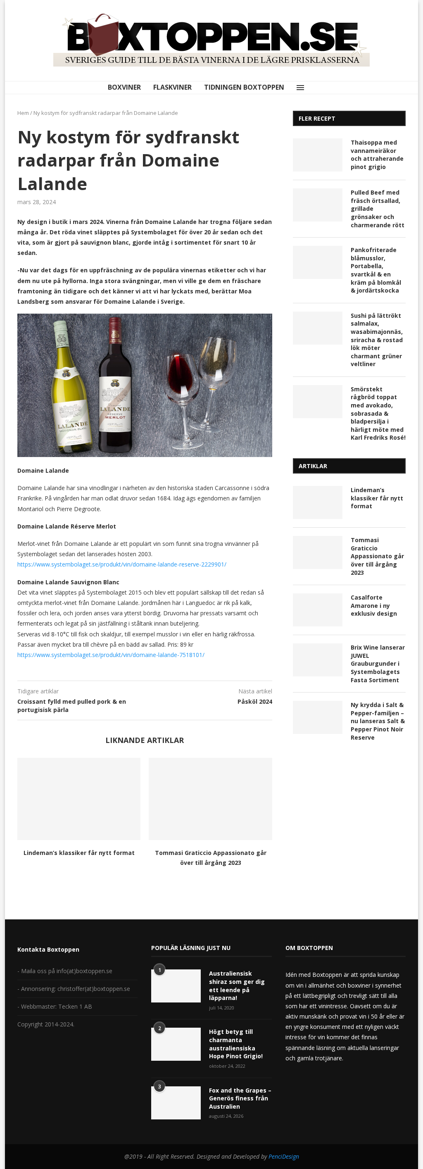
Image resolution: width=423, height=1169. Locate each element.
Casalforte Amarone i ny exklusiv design (374, 605)
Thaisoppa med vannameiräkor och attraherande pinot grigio (377, 154)
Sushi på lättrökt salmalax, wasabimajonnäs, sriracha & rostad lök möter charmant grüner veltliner (377, 340)
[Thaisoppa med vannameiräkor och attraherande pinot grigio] (317, 154)
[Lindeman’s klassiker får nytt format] (78, 799)
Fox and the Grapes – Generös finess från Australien (240, 1098)
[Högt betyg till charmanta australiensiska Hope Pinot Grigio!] (176, 1044)
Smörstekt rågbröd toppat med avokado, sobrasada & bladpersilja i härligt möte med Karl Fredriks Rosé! (378, 413)
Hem (23, 113)
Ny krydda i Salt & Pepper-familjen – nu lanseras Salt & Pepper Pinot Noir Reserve (378, 721)
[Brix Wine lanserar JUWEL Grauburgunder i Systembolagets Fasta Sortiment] (317, 659)
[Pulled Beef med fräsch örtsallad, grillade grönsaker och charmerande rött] (317, 204)
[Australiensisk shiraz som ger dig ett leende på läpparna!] (176, 985)
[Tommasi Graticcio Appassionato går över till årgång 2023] (210, 799)
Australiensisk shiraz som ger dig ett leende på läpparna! (237, 985)
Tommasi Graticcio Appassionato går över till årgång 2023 (377, 556)
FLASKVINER (172, 87)
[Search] (318, 87)
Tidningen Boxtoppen (244, 87)
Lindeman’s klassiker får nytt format (79, 853)
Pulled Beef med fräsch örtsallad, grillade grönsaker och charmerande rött (377, 208)
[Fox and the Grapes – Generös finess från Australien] (176, 1102)
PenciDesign (284, 1156)
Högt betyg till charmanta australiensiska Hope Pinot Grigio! (236, 1044)
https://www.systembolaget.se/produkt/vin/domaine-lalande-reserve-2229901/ (121, 564)
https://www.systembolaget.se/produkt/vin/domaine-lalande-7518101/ (110, 655)
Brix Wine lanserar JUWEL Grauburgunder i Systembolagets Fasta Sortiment (378, 663)
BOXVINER (124, 87)
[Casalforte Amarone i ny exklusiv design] (317, 609)
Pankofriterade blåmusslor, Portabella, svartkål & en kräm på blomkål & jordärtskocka (376, 270)
